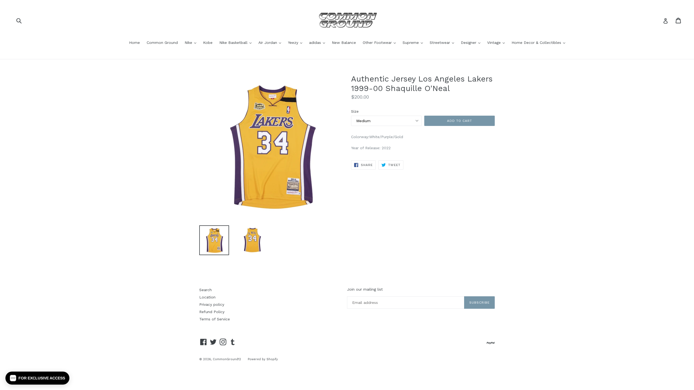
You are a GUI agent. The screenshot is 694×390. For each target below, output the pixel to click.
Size (355, 111)
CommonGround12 (227, 359)
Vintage (497, 42)
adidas (318, 42)
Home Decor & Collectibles (540, 42)
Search (205, 290)
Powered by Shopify (263, 359)
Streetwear (443, 42)
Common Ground (162, 42)
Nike (192, 42)
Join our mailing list (365, 289)
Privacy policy (211, 304)
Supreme (414, 42)
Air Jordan (271, 42)
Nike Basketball (236, 42)
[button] (37, 378)
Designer (472, 42)
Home (134, 42)
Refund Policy (211, 312)
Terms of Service (214, 319)
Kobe (208, 42)
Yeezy (296, 42)
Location (207, 297)
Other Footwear (381, 42)
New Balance (344, 42)
